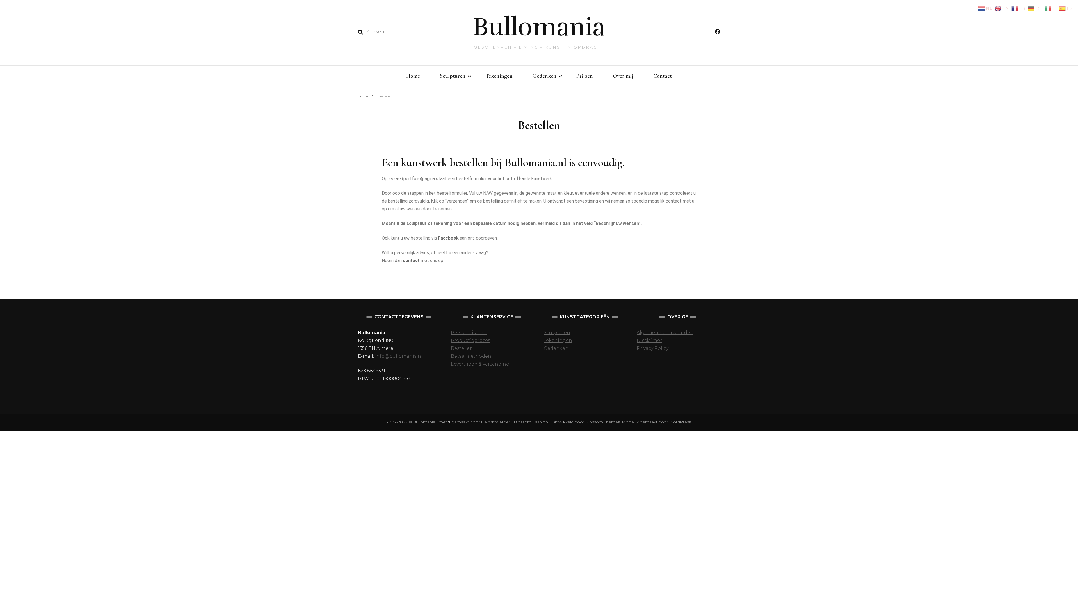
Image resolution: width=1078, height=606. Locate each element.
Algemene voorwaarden (665, 332)
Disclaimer (649, 340)
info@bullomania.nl (398, 356)
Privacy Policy (652, 348)
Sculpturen (452, 76)
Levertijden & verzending (480, 364)
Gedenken (544, 76)
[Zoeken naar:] (407, 32)
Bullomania (539, 27)
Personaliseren (469, 332)
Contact (662, 76)
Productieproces (470, 340)
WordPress (680, 421)
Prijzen (584, 76)
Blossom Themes (602, 421)
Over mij (623, 76)
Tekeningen (499, 76)
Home (413, 76)
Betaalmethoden (471, 356)
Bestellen (462, 348)
